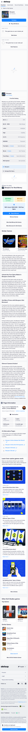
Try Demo (14, 20)
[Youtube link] (18, 683)
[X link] (22, 683)
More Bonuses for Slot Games (14, 225)
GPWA (23, 706)
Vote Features (14, 46)
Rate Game (14, 35)
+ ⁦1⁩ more (9, 151)
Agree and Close (14, 729)
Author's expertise (20, 411)
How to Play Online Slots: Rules (11, 487)
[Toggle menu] (1, 1)
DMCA (5, 709)
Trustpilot (15, 712)
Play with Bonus (15, 23)
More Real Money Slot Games (14, 222)
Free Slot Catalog (14, 98)
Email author (15, 414)
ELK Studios (9, 95)
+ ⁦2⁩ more (11, 146)
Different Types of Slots (9, 518)
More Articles (14, 591)
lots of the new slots (20, 396)
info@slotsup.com (21, 702)
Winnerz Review (14, 216)
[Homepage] (7, 2)
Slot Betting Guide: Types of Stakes (12, 580)
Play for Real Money (19, 5)
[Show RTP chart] (7, 120)
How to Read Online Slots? (9, 549)
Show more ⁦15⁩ (14, 653)
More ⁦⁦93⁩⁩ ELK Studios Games (14, 657)
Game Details (10, 5)
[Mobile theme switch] (25, 2)
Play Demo (3, 5)
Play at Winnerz (15, 213)
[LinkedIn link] (25, 683)
